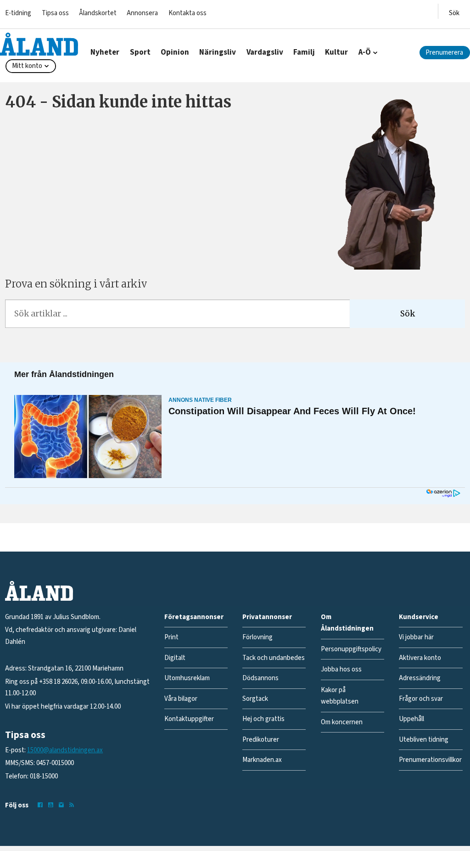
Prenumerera (444, 52)
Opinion (175, 52)
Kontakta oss (187, 13)
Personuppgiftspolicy (351, 649)
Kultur (336, 52)
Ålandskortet (98, 13)
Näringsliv (217, 52)
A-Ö (364, 52)
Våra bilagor (180, 699)
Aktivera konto (420, 658)
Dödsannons (260, 678)
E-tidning (18, 13)
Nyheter (104, 52)
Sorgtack (255, 699)
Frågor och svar (421, 699)
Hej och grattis (263, 719)
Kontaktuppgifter (189, 719)
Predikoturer (260, 739)
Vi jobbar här (416, 637)
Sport (140, 52)
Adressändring (420, 678)
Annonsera (142, 13)
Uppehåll (411, 719)
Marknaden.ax (262, 760)
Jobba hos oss (341, 669)
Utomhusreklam (187, 678)
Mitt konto (27, 66)
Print (171, 637)
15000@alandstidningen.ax (65, 750)
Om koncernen (342, 722)
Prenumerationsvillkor (430, 760)
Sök (407, 314)
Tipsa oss (55, 13)
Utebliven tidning (423, 739)
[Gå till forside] (39, 44)
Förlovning (257, 637)
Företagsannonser (194, 617)
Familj (304, 52)
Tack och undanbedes (273, 658)
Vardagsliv (264, 52)
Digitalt (174, 658)
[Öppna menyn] (454, 11)
